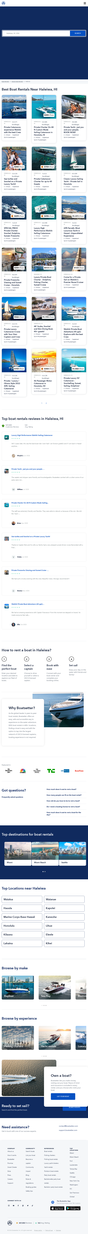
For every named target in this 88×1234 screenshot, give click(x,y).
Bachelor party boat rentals (53, 1187)
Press (9, 1175)
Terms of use (49, 1230)
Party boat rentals (50, 1175)
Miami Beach (74, 1157)
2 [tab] (45, 871)
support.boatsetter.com (68, 1130)
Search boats (30, 1151)
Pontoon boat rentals (51, 1171)
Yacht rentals (48, 1167)
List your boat (30, 1155)
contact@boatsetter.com (68, 1126)
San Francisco (74, 1193)
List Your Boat (63, 1096)
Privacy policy (38, 1230)
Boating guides (31, 1187)
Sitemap (58, 1230)
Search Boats (74, 1107)
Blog (27, 1175)
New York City (74, 1181)
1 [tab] (43, 871)
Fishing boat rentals (51, 1159)
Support (10, 1183)
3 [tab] (46, 1005)
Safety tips (29, 1191)
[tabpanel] (16, 854)
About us (11, 1151)
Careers (10, 1179)
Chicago (73, 1177)
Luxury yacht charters (51, 1163)
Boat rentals (48, 1151)
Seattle (72, 1173)
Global (72, 1197)
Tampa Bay (73, 1169)
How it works (12, 1155)
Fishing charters (49, 1155)
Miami (72, 1153)
